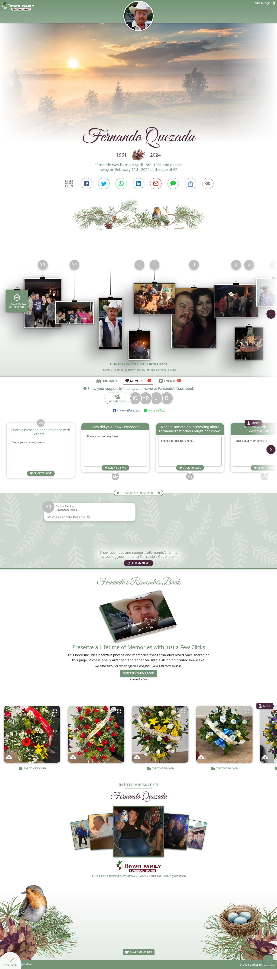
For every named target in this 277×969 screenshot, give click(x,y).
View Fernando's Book (138, 673)
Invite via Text (156, 410)
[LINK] (207, 183)
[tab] (107, 381)
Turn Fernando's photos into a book (138, 364)
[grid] (138, 316)
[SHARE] (190, 183)
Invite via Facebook (128, 410)
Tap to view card (35, 768)
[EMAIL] (155, 183)
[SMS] (173, 183)
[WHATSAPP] (121, 183)
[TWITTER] (103, 183)
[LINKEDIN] (138, 183)
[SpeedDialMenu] (268, 960)
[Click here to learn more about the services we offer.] (138, 866)
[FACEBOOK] (86, 183)
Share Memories (140, 952)
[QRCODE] (69, 183)
